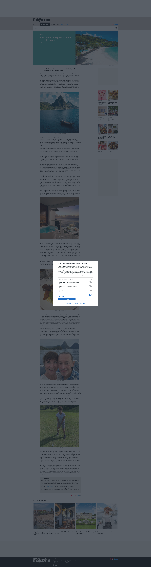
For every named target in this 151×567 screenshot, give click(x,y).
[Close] (96, 263)
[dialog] (75, 283)
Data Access (75, 303)
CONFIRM (67, 299)
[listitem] (75, 279)
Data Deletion (68, 303)
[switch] (90, 282)
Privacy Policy (82, 303)
